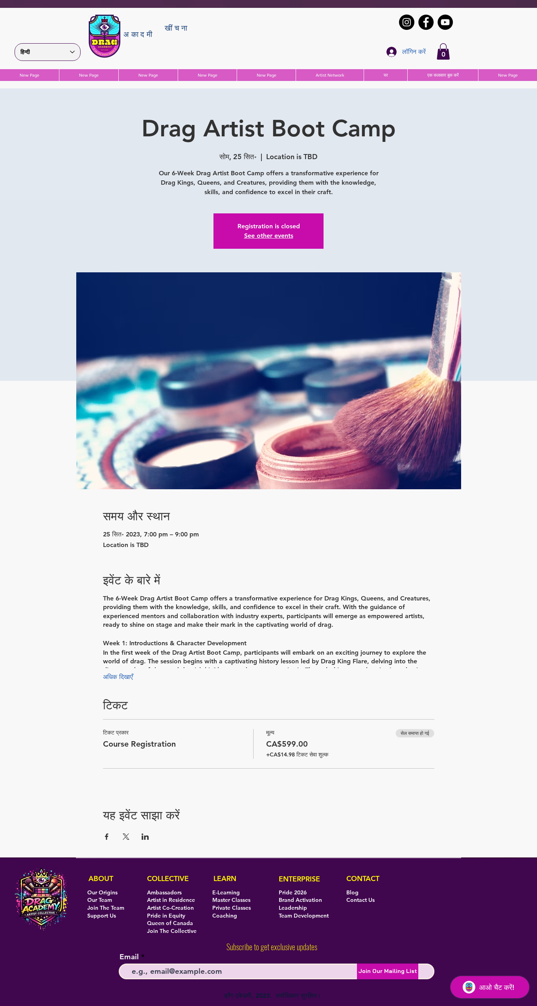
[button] (443, 51)
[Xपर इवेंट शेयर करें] (126, 836)
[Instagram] (406, 22)
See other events (268, 235)
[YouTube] (445, 22)
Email (129, 956)
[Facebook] (426, 22)
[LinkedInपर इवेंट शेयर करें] (145, 836)
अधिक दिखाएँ (118, 677)
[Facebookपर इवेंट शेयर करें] (106, 836)
